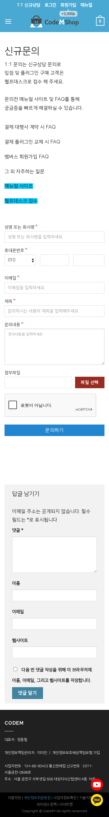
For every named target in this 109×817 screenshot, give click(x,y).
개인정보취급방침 (37, 798)
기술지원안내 (89, 798)
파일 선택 (89, 382)
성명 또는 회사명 (20, 227)
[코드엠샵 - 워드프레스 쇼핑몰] (54, 21)
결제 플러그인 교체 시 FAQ (32, 142)
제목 (8, 301)
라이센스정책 (47, 804)
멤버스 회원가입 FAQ (27, 156)
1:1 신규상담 (28, 5)
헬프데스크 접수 (21, 201)
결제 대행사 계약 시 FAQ (30, 127)
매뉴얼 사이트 (19, 186)
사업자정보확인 (65, 798)
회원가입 (68, 7)
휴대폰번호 (14, 250)
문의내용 (12, 324)
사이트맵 (66, 804)
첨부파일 (12, 372)
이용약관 (14, 798)
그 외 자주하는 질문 (25, 171)
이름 (16, 583)
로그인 (50, 5)
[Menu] (8, 21)
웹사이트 (20, 640)
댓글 (17, 530)
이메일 (10, 278)
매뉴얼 (86, 5)
